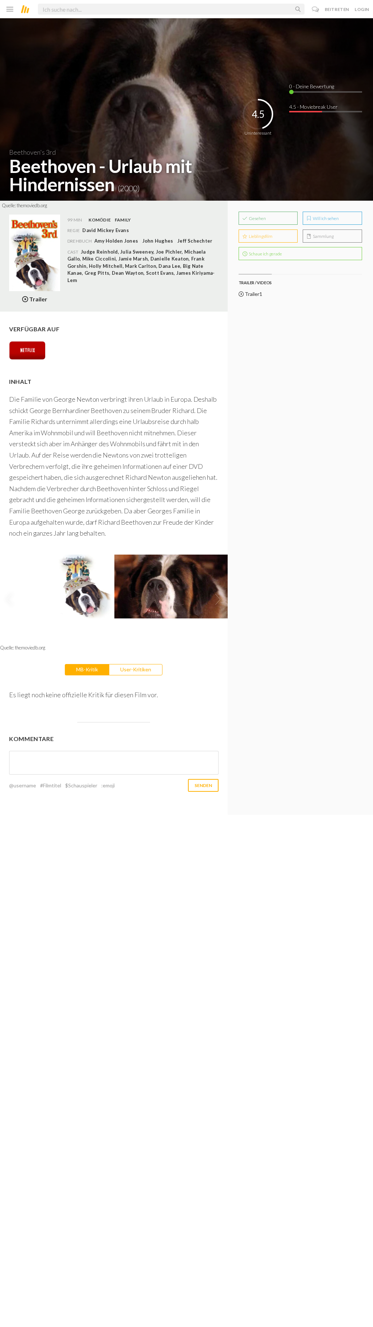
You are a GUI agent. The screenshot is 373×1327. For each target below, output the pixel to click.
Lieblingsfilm (260, 236)
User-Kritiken (135, 669)
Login (362, 9)
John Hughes (157, 241)
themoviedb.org (32, 205)
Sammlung (323, 236)
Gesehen (257, 218)
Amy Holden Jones (116, 241)
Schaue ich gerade (265, 253)
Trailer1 (253, 294)
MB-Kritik (87, 669)
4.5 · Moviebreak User (313, 107)
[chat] (315, 9)
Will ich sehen (325, 218)
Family (123, 220)
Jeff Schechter (194, 241)
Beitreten (337, 9)
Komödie (100, 220)
